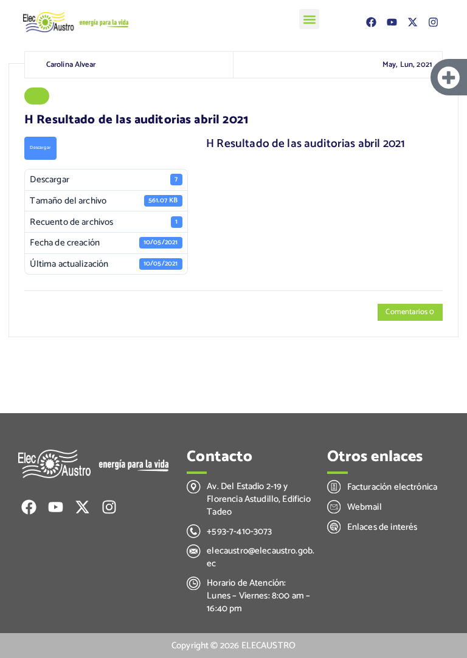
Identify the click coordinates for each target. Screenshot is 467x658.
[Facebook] (371, 22)
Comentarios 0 (410, 312)
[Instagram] (433, 22)
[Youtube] (392, 22)
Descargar (40, 147)
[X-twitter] (413, 22)
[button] (309, 19)
